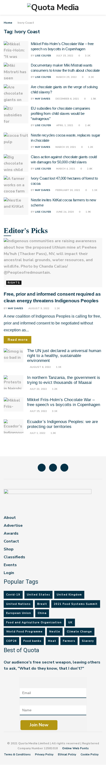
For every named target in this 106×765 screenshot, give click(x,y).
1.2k (90, 147)
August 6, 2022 (40, 367)
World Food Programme (24, 631)
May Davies (42, 99)
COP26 (11, 641)
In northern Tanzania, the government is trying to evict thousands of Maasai (63, 380)
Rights (14, 283)
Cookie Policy (90, 754)
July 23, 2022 (38, 389)
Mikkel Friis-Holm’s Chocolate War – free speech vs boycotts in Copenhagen (63, 402)
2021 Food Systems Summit (76, 604)
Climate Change (79, 631)
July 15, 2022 (64, 55)
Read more (17, 339)
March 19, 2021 (65, 147)
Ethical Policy (67, 754)
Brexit (42, 604)
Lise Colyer (43, 55)
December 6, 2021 (67, 99)
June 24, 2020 (64, 212)
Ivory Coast (26, 23)
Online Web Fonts (75, 748)
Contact (11, 541)
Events (10, 565)
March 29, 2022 (66, 77)
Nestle (54, 631)
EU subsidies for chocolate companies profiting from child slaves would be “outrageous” (60, 113)
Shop (9, 549)
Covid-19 (13, 594)
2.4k (87, 125)
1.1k (94, 190)
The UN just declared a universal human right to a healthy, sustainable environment (64, 355)
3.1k (87, 55)
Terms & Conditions (17, 754)
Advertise (13, 525)
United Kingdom (69, 594)
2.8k (89, 168)
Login (9, 573)
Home (8, 23)
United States (38, 594)
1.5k (93, 99)
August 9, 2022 (38, 308)
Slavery (88, 641)
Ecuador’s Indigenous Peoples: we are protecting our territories (62, 424)
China (42, 613)
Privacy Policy (44, 754)
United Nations (18, 604)
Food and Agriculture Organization (34, 622)
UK (70, 622)
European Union (18, 613)
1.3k (53, 433)
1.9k (88, 212)
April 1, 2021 (64, 125)
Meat (52, 641)
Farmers (69, 641)
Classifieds (14, 557)
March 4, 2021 (65, 168)
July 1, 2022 (37, 433)
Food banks (32, 641)
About (10, 517)
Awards (11, 533)
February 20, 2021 (67, 190)
